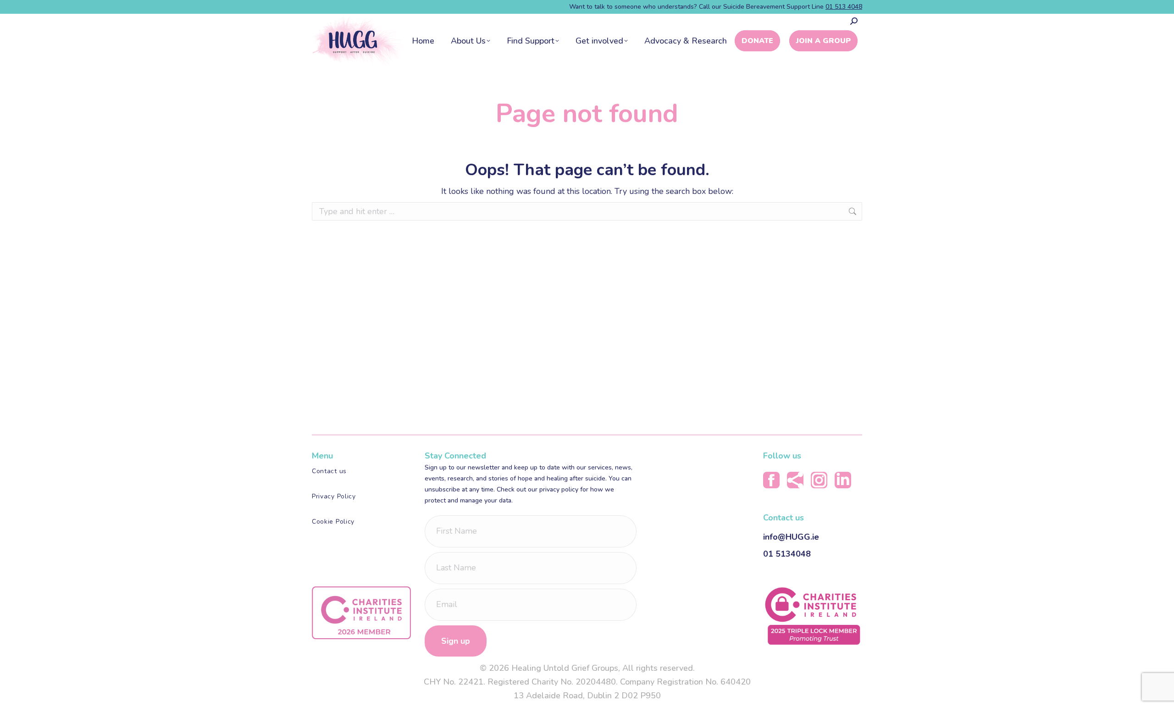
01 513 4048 (843, 6)
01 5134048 (787, 553)
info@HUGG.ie (791, 536)
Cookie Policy (333, 521)
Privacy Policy (334, 496)
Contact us (329, 471)
